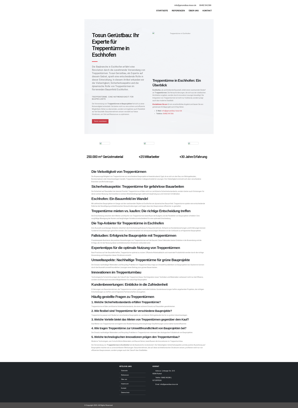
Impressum (125, 384)
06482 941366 (168, 114)
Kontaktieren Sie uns (159, 104)
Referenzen (178, 11)
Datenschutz (125, 392)
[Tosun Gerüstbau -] (98, 8)
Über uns (194, 11)
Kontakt (207, 11)
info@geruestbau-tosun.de (172, 111)
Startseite (162, 11)
